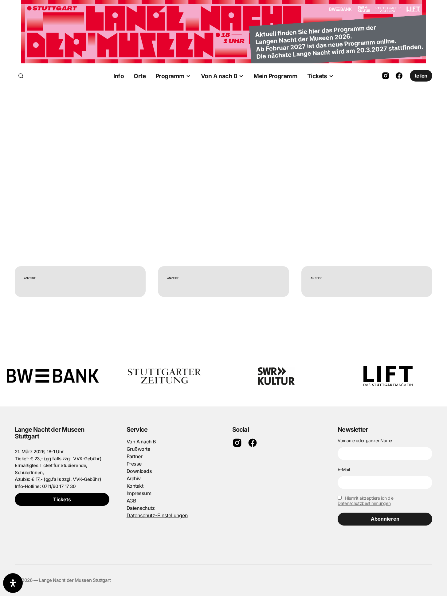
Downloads (139, 471)
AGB (131, 501)
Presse (134, 464)
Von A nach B (141, 441)
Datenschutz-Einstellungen (157, 515)
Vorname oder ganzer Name (365, 440)
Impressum (139, 493)
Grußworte (138, 449)
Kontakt (135, 486)
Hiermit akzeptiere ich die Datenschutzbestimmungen (366, 500)
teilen (421, 76)
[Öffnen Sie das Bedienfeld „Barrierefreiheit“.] (13, 583)
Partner (135, 456)
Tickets (62, 499)
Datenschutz (141, 508)
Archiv (134, 478)
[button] (21, 76)
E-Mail (344, 469)
